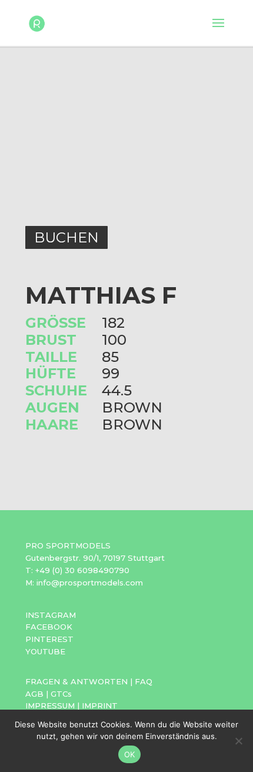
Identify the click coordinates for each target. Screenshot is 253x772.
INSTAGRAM (50, 615)
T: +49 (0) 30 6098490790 (77, 570)
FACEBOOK (48, 626)
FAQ (143, 681)
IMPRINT (100, 705)
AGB (34, 693)
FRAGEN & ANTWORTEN (76, 681)
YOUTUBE (45, 651)
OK (129, 754)
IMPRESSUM (50, 705)
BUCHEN (66, 237)
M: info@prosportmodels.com (84, 582)
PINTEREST (49, 639)
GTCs (61, 693)
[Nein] (238, 741)
